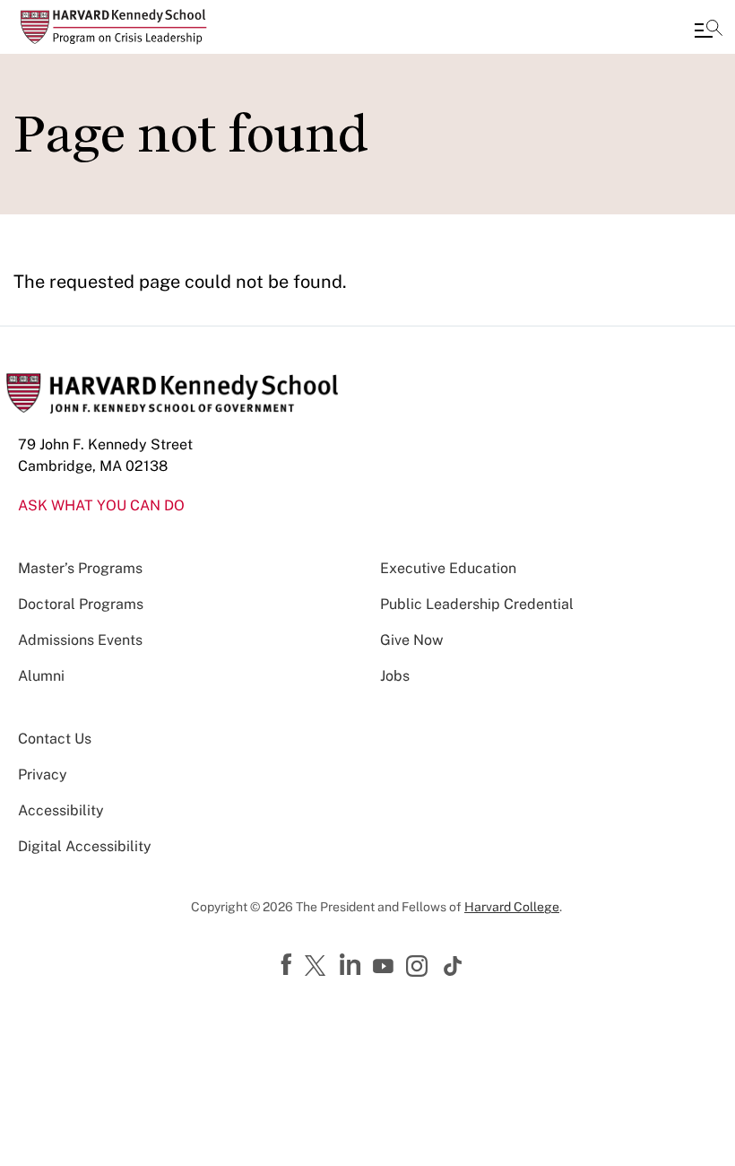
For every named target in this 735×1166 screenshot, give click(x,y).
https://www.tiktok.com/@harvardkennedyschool (453, 966)
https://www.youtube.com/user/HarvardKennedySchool (385, 967)
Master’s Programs (80, 568)
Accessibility (61, 810)
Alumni (41, 675)
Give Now (411, 639)
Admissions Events (80, 639)
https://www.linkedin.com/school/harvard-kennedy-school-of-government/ (352, 965)
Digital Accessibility (84, 846)
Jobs (395, 675)
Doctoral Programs (80, 604)
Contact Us (54, 738)
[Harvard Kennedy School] (121, 26)
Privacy (42, 774)
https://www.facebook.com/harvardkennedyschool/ (288, 965)
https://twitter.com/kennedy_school (318, 967)
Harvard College (511, 907)
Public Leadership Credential (477, 604)
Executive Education (448, 568)
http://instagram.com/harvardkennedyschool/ (419, 967)
